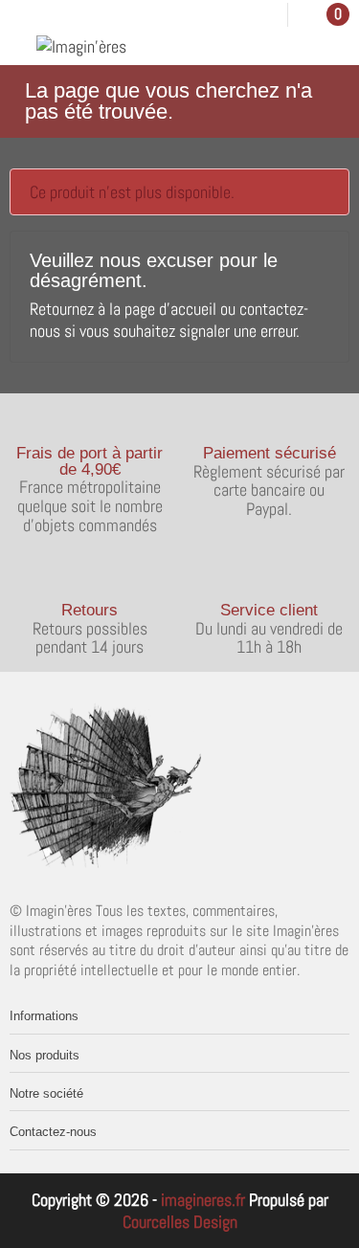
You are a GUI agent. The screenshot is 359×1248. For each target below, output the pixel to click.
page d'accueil (170, 309)
